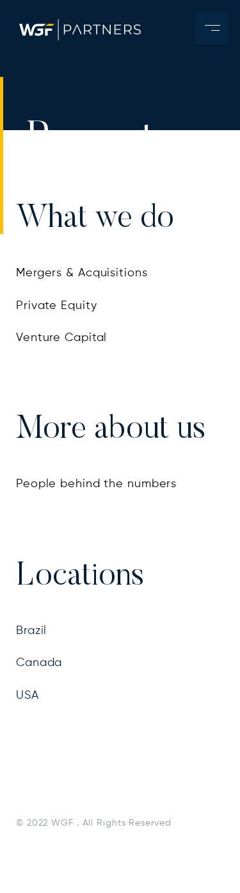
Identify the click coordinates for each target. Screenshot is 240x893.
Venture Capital (61, 338)
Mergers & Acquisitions (82, 273)
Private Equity (56, 306)
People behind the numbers (96, 484)
